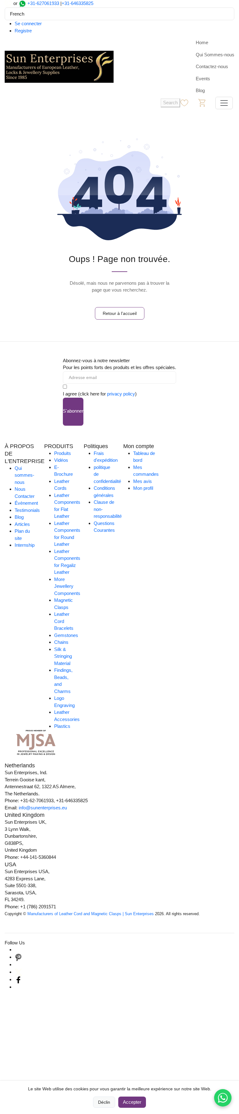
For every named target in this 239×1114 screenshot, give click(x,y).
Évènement (26, 503)
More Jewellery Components (67, 586)
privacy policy (121, 393)
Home (202, 42)
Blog (200, 90)
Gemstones (66, 635)
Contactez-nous (212, 66)
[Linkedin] (18, 964)
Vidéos (61, 460)
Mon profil (143, 488)
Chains (61, 642)
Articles (22, 524)
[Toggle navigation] (224, 103)
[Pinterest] (18, 957)
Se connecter (28, 23)
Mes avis (142, 481)
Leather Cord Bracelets (63, 621)
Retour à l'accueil (120, 313)
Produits (62, 453)
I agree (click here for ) (100, 393)
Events (203, 78)
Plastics (62, 726)
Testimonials (27, 510)
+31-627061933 (43, 3)
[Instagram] (18, 949)
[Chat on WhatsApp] (223, 1098)
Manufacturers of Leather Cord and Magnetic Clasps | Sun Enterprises (90, 913)
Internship (25, 545)
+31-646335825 (77, 3)
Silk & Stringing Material (63, 656)
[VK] (18, 987)
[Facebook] (18, 979)
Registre (23, 30)
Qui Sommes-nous (215, 54)
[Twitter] (18, 972)
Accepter (132, 1102)
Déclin (104, 1102)
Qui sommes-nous (24, 475)
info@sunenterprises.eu (43, 807)
